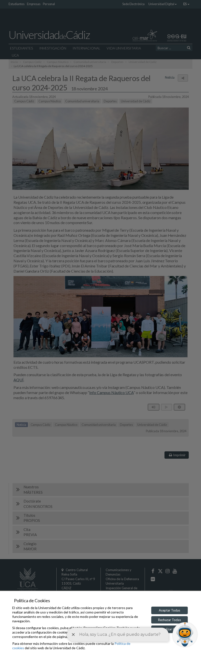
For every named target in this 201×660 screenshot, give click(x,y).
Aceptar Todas (169, 610)
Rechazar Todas (169, 620)
